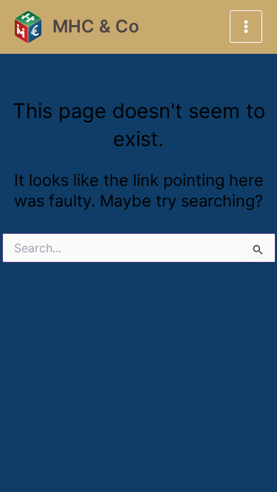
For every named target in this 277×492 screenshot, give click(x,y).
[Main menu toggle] (246, 26)
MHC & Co (95, 26)
